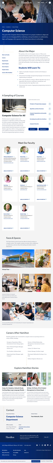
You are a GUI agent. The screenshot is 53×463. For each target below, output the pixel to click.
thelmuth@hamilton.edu (8, 162)
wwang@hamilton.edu (24, 218)
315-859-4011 (27, 445)
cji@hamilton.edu (23, 189)
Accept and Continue (36, 461)
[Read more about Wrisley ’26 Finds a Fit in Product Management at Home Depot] (39, 379)
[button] (3, 2)
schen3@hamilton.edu (24, 161)
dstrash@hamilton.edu (8, 218)
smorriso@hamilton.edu (41, 189)
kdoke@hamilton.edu (41, 161)
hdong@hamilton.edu (8, 189)
